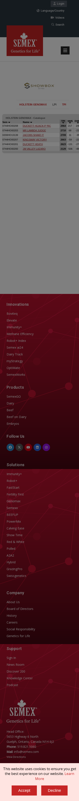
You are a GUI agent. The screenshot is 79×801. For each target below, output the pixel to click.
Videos (59, 17)
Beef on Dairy (16, 417)
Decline (54, 790)
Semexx (12, 508)
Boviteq (12, 313)
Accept (24, 790)
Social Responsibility (21, 629)
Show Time (15, 535)
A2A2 (10, 555)
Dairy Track (15, 354)
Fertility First (15, 494)
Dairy (10, 403)
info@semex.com (26, 752)
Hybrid (11, 562)
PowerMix (14, 521)
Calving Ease (15, 528)
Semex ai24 (15, 347)
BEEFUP (12, 515)
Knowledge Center (20, 678)
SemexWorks (16, 374)
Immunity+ (14, 327)
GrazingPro (14, 569)
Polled (11, 548)
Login (60, 3)
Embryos (13, 424)
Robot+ (12, 481)
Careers (12, 622)
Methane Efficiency (20, 334)
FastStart (13, 487)
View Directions (16, 757)
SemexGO (14, 396)
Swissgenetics (16, 576)
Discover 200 (16, 671)
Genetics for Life (18, 636)
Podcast (12, 685)
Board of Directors (20, 609)
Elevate (12, 320)
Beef (10, 410)
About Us (13, 602)
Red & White (15, 542)
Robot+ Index (16, 341)
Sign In (11, 658)
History (12, 615)
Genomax (13, 501)
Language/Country (52, 10)
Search (59, 24)
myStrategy (15, 361)
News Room (15, 664)
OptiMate (13, 368)
